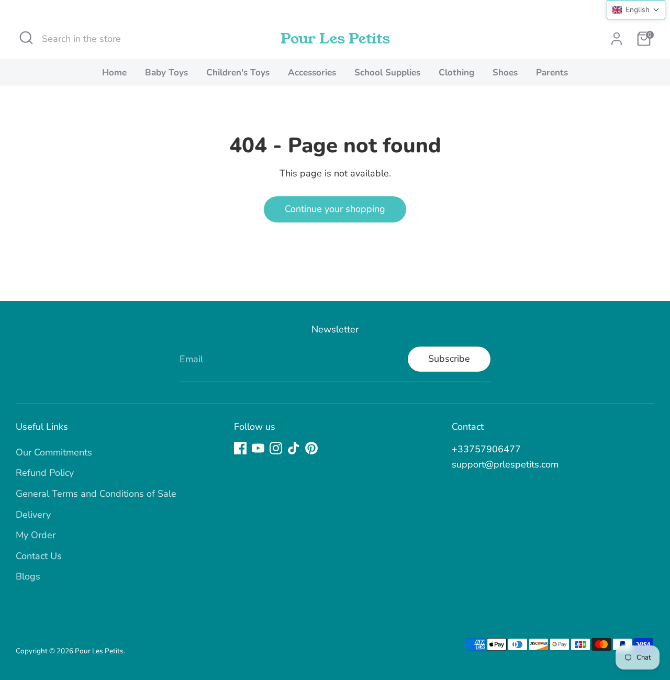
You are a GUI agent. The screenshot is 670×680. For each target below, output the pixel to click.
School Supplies (387, 72)
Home (114, 72)
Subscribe (449, 358)
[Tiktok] (293, 448)
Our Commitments (54, 452)
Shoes (505, 72)
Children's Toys (238, 72)
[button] (636, 10)
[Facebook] (240, 448)
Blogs (28, 576)
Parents (552, 72)
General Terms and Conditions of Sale (96, 493)
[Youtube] (258, 448)
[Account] (616, 38)
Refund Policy (45, 472)
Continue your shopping (335, 209)
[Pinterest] (311, 448)
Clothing (456, 72)
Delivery (33, 514)
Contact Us (39, 556)
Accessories (312, 72)
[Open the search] (26, 37)
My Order (35, 535)
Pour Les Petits (335, 38)
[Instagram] (276, 448)
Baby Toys (166, 72)
